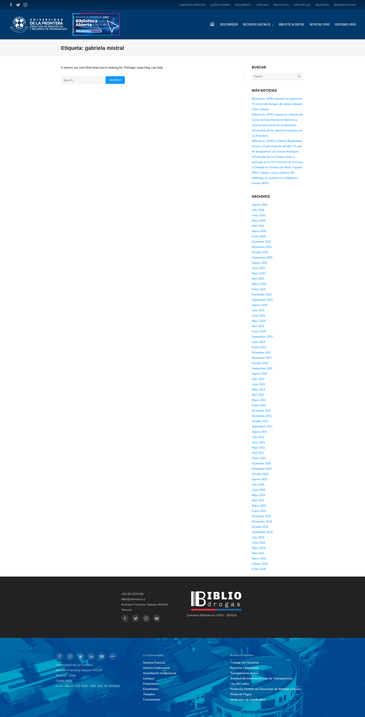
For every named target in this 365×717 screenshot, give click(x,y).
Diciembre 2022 (261, 352)
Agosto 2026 (259, 204)
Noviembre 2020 (262, 468)
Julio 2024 (258, 310)
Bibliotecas (281, 5)
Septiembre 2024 (262, 299)
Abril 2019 (258, 553)
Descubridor (229, 24)
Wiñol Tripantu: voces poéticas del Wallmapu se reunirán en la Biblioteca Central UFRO (275, 178)
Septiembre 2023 (262, 336)
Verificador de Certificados (247, 699)
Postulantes (151, 683)
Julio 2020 (258, 484)
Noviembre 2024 (262, 294)
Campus (148, 678)
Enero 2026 (259, 236)
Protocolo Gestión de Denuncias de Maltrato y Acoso (265, 689)
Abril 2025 (258, 278)
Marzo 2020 (259, 505)
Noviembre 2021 (262, 416)
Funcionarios (151, 699)
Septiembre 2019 (262, 532)
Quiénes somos (220, 5)
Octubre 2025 (260, 252)
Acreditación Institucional (159, 673)
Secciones (322, 5)
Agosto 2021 (259, 431)
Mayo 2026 (258, 220)
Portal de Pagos (241, 694)
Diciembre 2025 (261, 241)
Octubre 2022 (260, 363)
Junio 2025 (258, 268)
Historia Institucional (156, 667)
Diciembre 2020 (261, 463)
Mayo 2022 (258, 389)
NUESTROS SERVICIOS (193, 5)
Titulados (149, 694)
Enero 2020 (259, 511)
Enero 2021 (259, 458)
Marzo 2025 (259, 284)
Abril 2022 (258, 394)
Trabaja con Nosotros (244, 662)
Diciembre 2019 (261, 516)
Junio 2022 (258, 384)
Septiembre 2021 (262, 426)
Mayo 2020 (258, 495)
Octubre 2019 (260, 526)
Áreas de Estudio (345, 5)
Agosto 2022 (259, 373)
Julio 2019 (258, 537)
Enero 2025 (259, 289)
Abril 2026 (258, 225)
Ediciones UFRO (345, 24)
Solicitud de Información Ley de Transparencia (261, 678)
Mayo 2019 (258, 548)
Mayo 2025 (258, 273)
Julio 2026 (258, 210)
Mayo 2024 (258, 320)
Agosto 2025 (259, 262)
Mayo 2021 (258, 447)
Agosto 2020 (259, 479)
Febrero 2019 (260, 563)
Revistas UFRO (320, 24)
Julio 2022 (258, 379)
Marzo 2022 (259, 400)
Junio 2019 (258, 542)
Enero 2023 (259, 347)
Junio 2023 (258, 342)
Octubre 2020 (260, 474)
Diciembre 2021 (261, 410)
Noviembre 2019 (262, 521)
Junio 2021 (258, 442)
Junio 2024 (258, 315)
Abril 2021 (258, 452)
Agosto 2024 (259, 305)
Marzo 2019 (259, 558)
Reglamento (243, 5)
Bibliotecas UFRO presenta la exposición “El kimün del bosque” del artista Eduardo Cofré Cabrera (277, 104)
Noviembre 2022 (262, 357)
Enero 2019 (259, 569)
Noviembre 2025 (262, 247)
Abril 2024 (258, 326)
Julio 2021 (258, 437)
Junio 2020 (258, 489)
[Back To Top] (354, 707)
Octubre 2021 (260, 421)
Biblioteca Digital (292, 24)
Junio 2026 (258, 215)
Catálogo (262, 5)
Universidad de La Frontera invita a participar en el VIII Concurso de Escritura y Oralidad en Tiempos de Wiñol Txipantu (277, 162)
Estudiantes (151, 689)
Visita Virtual (302, 5)
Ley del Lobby (239, 683)
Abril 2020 (258, 500)
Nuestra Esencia (154, 662)
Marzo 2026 (259, 231)
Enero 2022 (259, 405)
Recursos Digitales (257, 24)
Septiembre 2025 (262, 257)
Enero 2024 (259, 331)
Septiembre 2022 (262, 368)
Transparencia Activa (244, 673)
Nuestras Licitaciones (244, 667)
